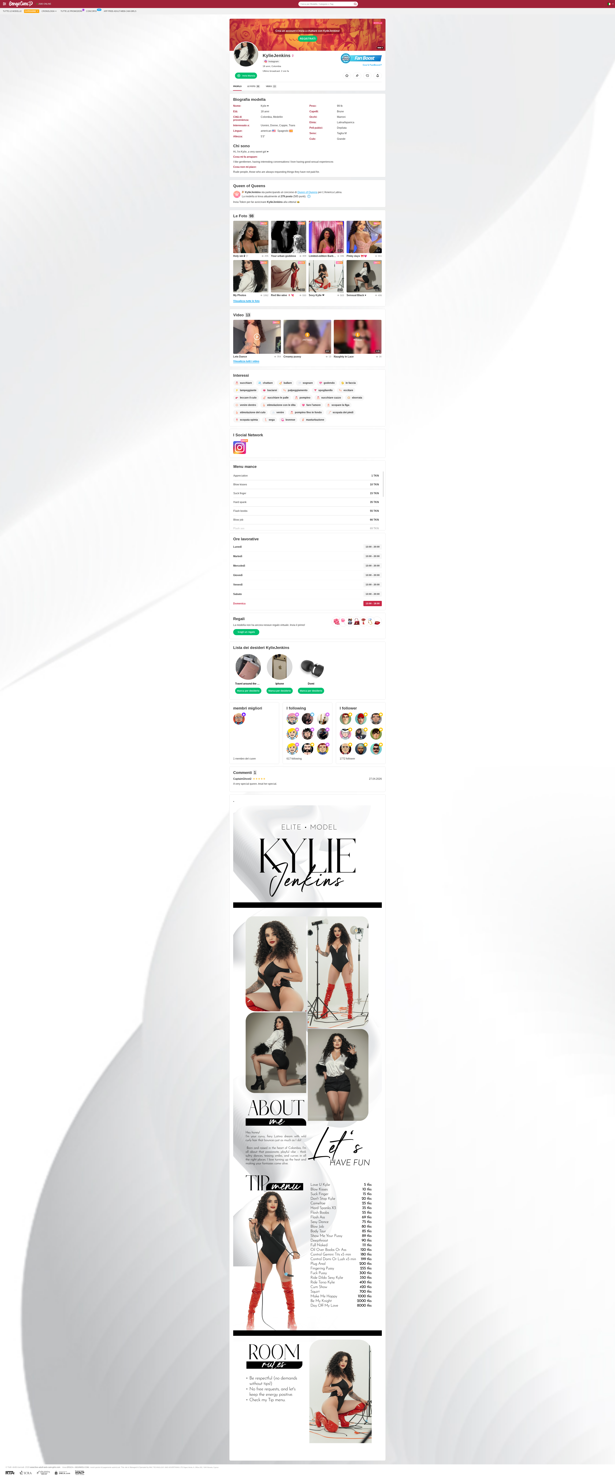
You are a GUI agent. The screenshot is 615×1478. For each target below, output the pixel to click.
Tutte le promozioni (71, 11)
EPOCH (70, 1467)
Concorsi (91, 11)
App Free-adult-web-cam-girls (120, 11)
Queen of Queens (307, 192)
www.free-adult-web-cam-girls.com (45, 1467)
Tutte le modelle (12, 11)
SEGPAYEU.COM (82, 1467)
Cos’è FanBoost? (372, 65)
